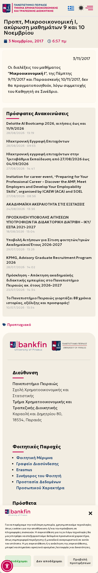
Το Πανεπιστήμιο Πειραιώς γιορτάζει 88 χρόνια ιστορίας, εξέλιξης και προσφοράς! (48, 300)
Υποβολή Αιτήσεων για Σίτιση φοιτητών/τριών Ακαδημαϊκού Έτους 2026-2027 (47, 242)
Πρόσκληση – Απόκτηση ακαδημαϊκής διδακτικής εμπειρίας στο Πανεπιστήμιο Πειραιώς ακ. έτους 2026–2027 (42, 280)
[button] (90, 513)
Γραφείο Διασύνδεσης (37, 463)
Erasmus (24, 469)
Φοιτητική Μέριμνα (34, 457)
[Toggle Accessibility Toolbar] (7, 565)
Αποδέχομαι (18, 561)
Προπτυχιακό (19, 324)
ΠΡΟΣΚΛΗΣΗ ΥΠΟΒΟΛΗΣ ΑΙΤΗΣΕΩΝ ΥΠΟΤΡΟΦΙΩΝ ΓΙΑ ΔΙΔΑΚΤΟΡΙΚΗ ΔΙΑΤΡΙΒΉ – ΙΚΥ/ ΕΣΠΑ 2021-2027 (48, 222)
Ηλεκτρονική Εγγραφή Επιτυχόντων (37, 141)
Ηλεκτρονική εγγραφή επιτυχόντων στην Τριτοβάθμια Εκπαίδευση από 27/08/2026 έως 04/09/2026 (47, 159)
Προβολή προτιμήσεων (80, 561)
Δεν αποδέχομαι (49, 561)
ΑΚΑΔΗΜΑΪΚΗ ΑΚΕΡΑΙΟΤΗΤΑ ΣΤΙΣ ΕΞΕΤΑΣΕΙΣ (45, 204)
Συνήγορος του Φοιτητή (38, 475)
